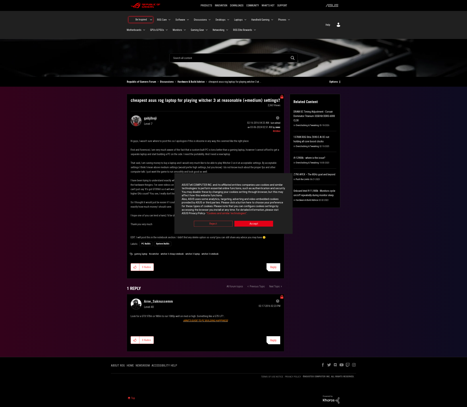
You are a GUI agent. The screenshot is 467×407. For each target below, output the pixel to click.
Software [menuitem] (180, 19)
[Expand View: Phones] (289, 19)
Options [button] (333, 81)
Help (328, 24)
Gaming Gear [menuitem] (197, 29)
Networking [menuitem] (218, 29)
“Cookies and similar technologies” (226, 213)
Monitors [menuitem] (177, 29)
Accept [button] (254, 223)
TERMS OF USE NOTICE (272, 376)
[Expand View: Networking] (227, 29)
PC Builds (145, 243)
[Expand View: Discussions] (209, 19)
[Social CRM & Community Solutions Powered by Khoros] (331, 399)
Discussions (167, 81)
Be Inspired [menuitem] (141, 19)
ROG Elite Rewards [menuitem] (242, 29)
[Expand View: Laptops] (245, 19)
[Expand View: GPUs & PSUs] (167, 29)
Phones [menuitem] (282, 19)
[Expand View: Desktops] (228, 19)
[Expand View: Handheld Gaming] (272, 19)
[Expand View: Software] (188, 19)
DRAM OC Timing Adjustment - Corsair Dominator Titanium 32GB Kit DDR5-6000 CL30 (314, 116)
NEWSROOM (143, 365)
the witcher (154, 254)
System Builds (162, 243)
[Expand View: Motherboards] (144, 29)
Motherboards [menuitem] (134, 29)
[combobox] (233, 57)
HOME (130, 365)
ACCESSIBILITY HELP (164, 365)
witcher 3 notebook (210, 254)
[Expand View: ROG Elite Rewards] (255, 29)
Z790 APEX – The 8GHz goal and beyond (314, 174)
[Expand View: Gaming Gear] (207, 29)
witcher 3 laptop (193, 254)
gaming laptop (140, 254)
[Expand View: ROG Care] (169, 19)
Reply (273, 267)
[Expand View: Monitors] (185, 29)
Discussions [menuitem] (200, 19)
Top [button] (133, 398)
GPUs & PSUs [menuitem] (157, 29)
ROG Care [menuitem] (162, 19)
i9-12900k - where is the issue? (309, 157)
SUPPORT (282, 5)
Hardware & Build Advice (191, 81)
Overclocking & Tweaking (307, 125)
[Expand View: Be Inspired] (151, 19)
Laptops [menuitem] (238, 19)
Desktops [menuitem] (220, 19)
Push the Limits (302, 179)
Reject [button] (213, 223)
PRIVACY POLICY (293, 376)
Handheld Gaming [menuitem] (260, 19)
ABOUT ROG (118, 365)
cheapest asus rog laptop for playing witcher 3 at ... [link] (235, 81)
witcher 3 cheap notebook (172, 254)
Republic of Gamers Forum (141, 81)
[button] (135, 267)
